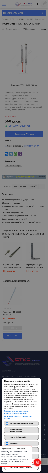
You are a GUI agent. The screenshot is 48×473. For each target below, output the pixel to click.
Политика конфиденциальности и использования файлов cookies (16, 412)
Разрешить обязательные (21, 468)
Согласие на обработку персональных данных (18, 417)
